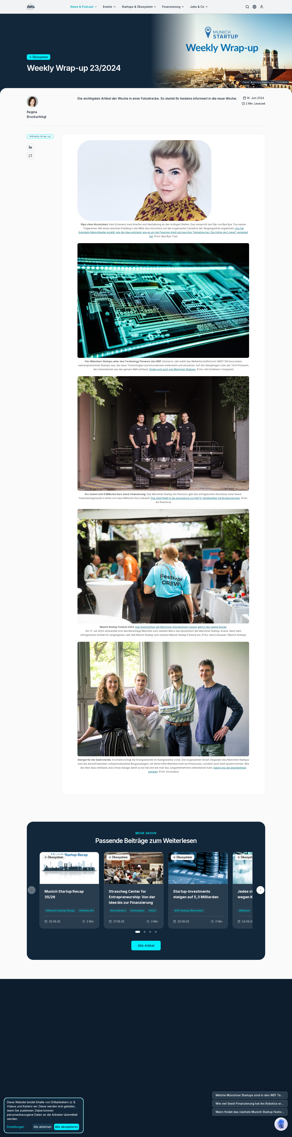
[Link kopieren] (30, 155)
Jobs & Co (197, 6)
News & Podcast (81, 6)
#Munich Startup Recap (60, 910)
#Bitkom (244, 910)
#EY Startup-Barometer (189, 910)
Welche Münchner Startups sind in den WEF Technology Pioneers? (252, 1095)
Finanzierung (171, 6)
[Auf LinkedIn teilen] (30, 147)
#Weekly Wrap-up (90, 910)
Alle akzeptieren (66, 1126)
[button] (260, 890)
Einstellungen (15, 1126)
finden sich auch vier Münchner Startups (172, 369)
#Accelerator (118, 910)
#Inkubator (137, 910)
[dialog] (43, 1115)
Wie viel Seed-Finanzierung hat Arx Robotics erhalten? (252, 1103)
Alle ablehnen (42, 1126)
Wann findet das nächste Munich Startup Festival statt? (252, 1112)
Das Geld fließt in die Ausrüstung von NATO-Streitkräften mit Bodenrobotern (195, 498)
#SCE (152, 910)
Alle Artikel (146, 946)
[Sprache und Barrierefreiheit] (254, 6)
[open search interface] (247, 6)
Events (107, 6)
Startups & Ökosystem (137, 6)
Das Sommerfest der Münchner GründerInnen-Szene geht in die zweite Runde (180, 626)
